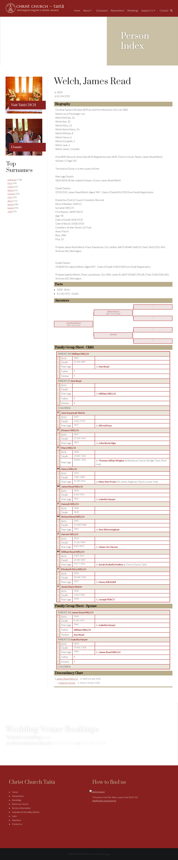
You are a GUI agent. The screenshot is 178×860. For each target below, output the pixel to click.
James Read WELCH (72, 486)
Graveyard (102, 10)
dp (103, 854)
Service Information (21, 808)
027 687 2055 (93, 742)
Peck (10, 183)
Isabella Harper (79, 639)
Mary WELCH (68, 447)
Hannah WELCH (70, 504)
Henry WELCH (69, 469)
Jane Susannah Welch (73, 412)
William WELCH (80, 353)
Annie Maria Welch (71, 586)
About (86, 10)
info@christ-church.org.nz (104, 800)
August (11, 204)
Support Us (147, 10)
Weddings (132, 10)
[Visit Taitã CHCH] (24, 112)
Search (172, 10)
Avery (10, 200)
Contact (164, 10)
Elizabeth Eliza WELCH (73, 569)
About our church (20, 804)
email (47, 737)
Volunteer (16, 820)
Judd (10, 211)
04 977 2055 (63, 742)
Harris (10, 186)
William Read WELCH (72, 551)
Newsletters (117, 10)
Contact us (17, 824)
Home (77, 10)
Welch (11, 190)
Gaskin (11, 207)
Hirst (10, 197)
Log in (108, 854)
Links (14, 816)
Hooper (11, 193)
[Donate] (24, 154)
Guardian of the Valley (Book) (25, 812)
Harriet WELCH (69, 534)
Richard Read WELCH (72, 516)
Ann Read (76, 380)
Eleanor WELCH (70, 430)
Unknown (12, 179)
